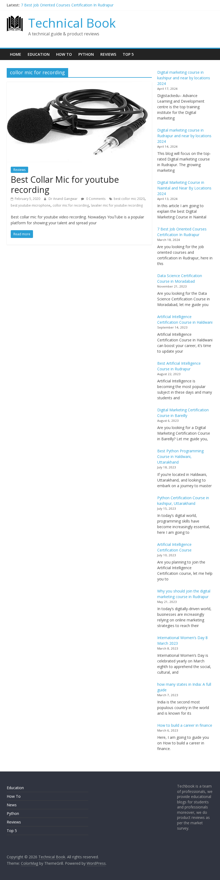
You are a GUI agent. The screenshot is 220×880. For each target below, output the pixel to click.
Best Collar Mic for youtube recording (65, 184)
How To (64, 54)
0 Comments (95, 198)
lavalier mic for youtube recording (117, 205)
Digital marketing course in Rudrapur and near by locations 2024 (184, 136)
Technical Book (72, 22)
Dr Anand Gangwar (63, 198)
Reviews (108, 54)
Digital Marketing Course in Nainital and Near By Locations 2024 (184, 188)
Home (15, 54)
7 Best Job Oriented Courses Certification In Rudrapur (67, 5)
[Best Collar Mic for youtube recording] (79, 85)
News (12, 804)
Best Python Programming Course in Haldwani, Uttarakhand (180, 456)
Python (86, 54)
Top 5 (128, 54)
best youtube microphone (30, 205)
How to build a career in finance (184, 725)
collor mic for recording (71, 205)
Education (39, 54)
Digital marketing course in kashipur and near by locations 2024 (183, 78)
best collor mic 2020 (129, 198)
